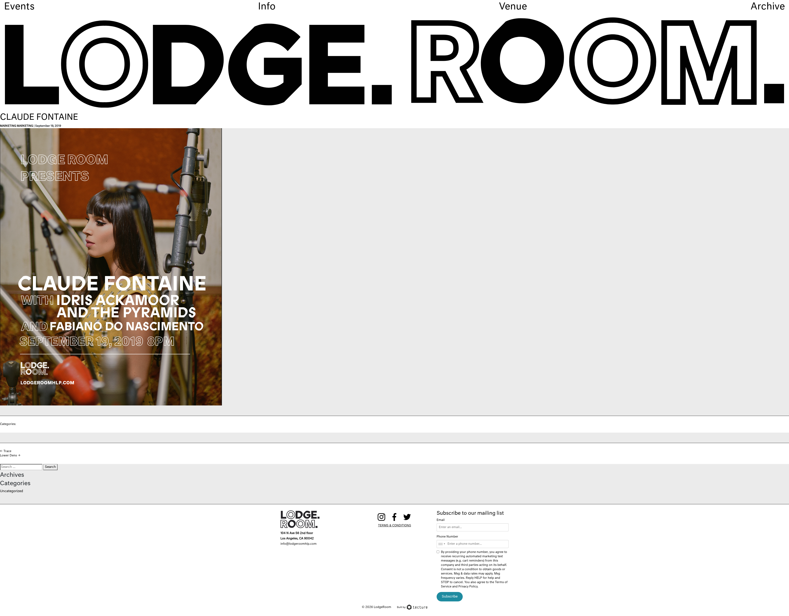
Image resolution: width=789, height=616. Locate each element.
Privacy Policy (468, 586)
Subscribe (450, 596)
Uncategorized (11, 491)
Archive (768, 7)
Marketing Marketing (16, 126)
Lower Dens (10, 455)
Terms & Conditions (394, 525)
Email (441, 520)
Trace (5, 451)
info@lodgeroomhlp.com (298, 543)
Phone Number (447, 536)
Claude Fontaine (39, 117)
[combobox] (441, 544)
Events (19, 7)
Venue (513, 7)
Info (267, 7)
